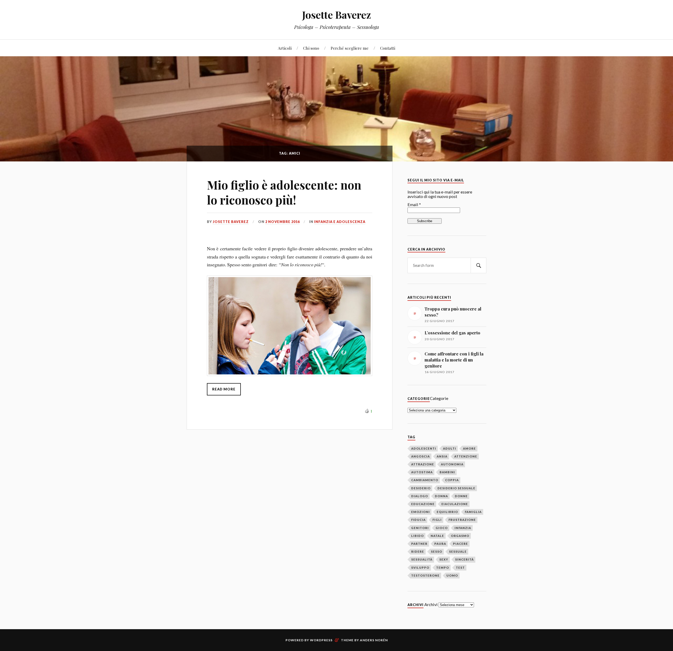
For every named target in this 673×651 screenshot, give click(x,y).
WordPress (321, 640)
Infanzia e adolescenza (339, 222)
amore (469, 448)
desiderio (421, 488)
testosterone (425, 575)
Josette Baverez (336, 14)
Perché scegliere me (350, 48)
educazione (423, 504)
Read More (224, 389)
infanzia (463, 528)
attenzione (465, 456)
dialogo (419, 496)
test (460, 567)
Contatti (387, 48)
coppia (452, 480)
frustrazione (462, 519)
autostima (422, 472)
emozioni (420, 511)
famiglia (473, 511)
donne (461, 496)
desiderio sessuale (456, 488)
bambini (447, 472)
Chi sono (311, 48)
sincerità (464, 559)
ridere (417, 551)
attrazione (422, 464)
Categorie (439, 398)
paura (440, 543)
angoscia (420, 456)
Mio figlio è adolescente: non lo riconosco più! (284, 192)
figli (437, 519)
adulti (449, 448)
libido (417, 535)
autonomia (452, 464)
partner (419, 543)
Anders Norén (374, 640)
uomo (452, 575)
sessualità (421, 559)
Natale (437, 535)
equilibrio (447, 511)
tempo (442, 567)
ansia (442, 456)
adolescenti (423, 448)
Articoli (285, 48)
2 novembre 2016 (282, 222)
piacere (460, 543)
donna (441, 496)
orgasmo (460, 535)
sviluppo (420, 567)
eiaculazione (454, 504)
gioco (442, 528)
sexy (443, 559)
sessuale (458, 551)
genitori (420, 528)
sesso (436, 551)
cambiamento (424, 480)
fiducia (418, 519)
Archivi (431, 604)
